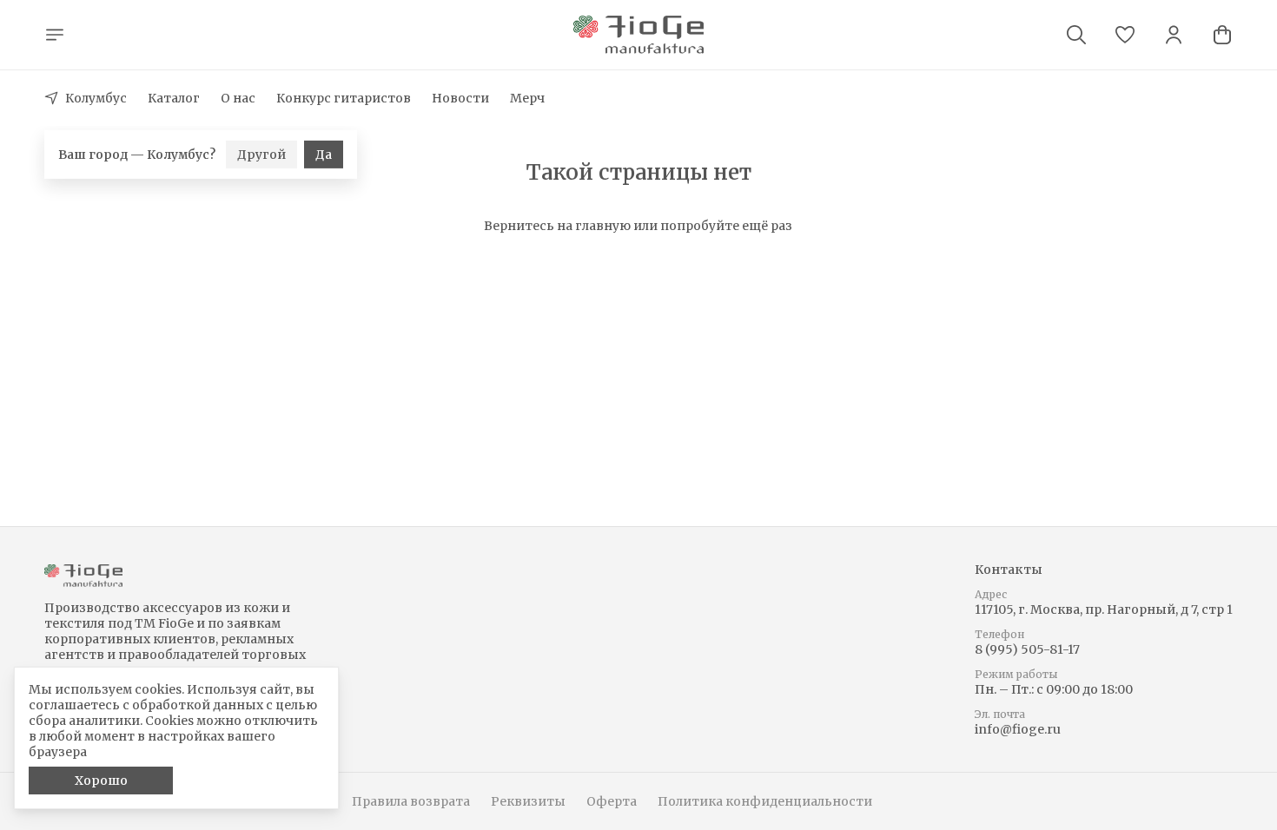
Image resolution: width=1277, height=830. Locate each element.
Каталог (174, 98)
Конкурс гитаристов (343, 98)
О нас (238, 98)
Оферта (611, 801)
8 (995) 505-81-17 (1027, 649)
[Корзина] (1222, 34)
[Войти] (1173, 34)
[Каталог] (54, 34)
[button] (1125, 34)
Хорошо (101, 780)
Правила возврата (411, 801)
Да (323, 129)
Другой (261, 129)
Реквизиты (528, 801)
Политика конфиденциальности (765, 801)
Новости (460, 98)
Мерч (527, 98)
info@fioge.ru (1018, 729)
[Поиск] (1076, 34)
